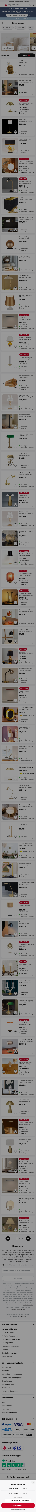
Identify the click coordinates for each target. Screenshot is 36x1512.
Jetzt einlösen (18, 1506)
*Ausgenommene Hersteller (18, 1509)
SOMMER (18, 1500)
